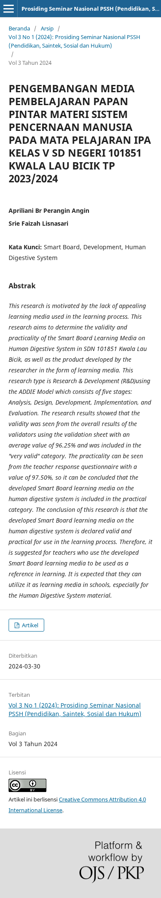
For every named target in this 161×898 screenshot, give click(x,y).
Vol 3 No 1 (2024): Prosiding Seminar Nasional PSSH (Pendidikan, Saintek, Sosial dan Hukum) (74, 41)
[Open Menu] (8, 8)
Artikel (29, 625)
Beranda (19, 28)
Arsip (47, 28)
